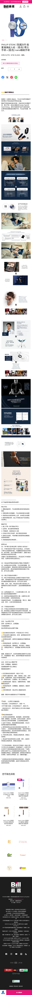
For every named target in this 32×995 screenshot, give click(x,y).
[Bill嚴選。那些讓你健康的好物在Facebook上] (6, 954)
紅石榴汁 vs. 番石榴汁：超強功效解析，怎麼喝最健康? (16, 915)
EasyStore (27, 896)
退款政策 (21, 986)
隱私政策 (16, 986)
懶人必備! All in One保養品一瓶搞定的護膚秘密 (16, 911)
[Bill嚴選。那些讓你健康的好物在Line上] (21, 954)
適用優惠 (3, 59)
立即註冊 (25, 1)
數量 (2, 68)
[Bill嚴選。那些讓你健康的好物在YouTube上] (16, 954)
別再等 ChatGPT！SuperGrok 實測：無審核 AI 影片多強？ (16, 943)
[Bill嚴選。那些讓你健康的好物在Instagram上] (11, 954)
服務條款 (11, 986)
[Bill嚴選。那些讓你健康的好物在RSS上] (26, 954)
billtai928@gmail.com (18, 899)
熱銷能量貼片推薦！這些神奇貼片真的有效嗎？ (16, 909)
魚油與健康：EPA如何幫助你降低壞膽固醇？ (16, 913)
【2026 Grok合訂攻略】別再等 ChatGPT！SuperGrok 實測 (16, 938)
